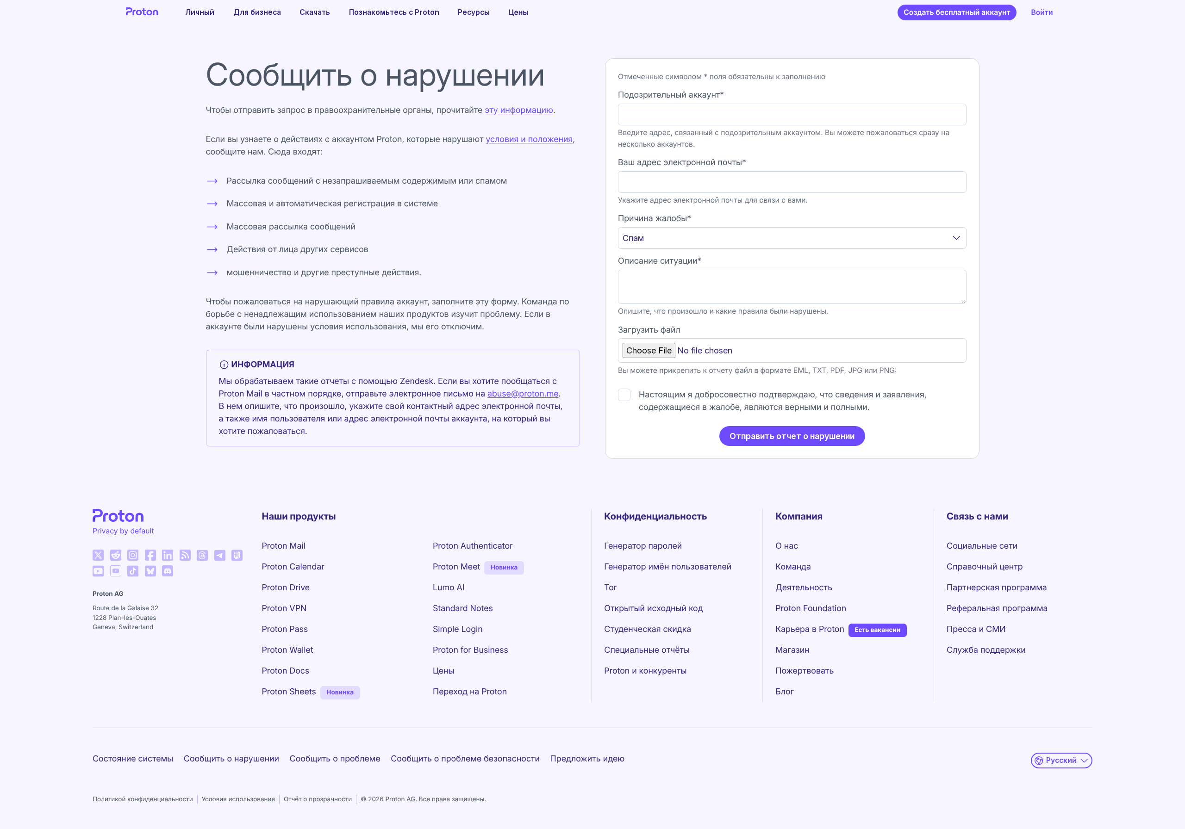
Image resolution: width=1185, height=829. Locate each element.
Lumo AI (449, 588)
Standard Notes (463, 608)
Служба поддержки (986, 650)
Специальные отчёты (647, 650)
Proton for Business (470, 650)
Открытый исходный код (653, 608)
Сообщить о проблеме (335, 759)
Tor (610, 588)
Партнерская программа (997, 588)
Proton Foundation (810, 608)
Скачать (314, 12)
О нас (786, 546)
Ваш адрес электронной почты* (682, 162)
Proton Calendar (293, 567)
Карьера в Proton (809, 629)
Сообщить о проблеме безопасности (465, 759)
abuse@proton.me (523, 394)
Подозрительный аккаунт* (671, 95)
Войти (1042, 12)
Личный (199, 12)
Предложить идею (587, 759)
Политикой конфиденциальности (143, 799)
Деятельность (803, 588)
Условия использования (238, 799)
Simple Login (458, 629)
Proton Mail (284, 546)
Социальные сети (982, 546)
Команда (793, 567)
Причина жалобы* (654, 218)
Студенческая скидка (647, 629)
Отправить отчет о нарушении (792, 436)
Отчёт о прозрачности (318, 799)
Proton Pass (285, 629)
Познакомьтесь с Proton (394, 12)
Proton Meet (456, 567)
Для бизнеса (257, 12)
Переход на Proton (470, 692)
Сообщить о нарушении (231, 759)
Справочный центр (985, 567)
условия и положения (529, 139)
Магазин (792, 650)
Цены (519, 12)
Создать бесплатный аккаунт (957, 12)
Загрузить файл (649, 330)
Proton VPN (284, 608)
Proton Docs (286, 671)
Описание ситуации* (659, 261)
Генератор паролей (643, 546)
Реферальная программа (997, 608)
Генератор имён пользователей (667, 567)
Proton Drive (286, 588)
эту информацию (519, 110)
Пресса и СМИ (976, 629)
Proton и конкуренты (645, 671)
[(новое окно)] (98, 555)
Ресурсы (474, 12)
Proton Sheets (289, 692)
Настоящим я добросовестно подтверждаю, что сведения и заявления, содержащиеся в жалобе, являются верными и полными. (783, 401)
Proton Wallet (287, 650)
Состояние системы (133, 759)
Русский (1061, 760)
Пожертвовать (804, 671)
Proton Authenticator (473, 546)
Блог (784, 692)
